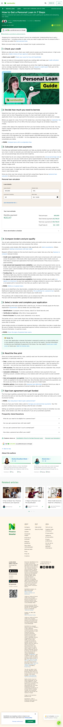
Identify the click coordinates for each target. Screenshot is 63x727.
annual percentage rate (52, 157)
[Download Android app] (13, 581)
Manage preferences (17, 721)
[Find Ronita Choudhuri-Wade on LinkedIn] (15, 461)
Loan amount (7, 188)
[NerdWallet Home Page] (9, 3)
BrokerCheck (28, 666)
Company (27, 527)
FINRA (31, 654)
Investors (27, 556)
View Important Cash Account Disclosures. (31, 676)
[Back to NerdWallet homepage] (3, 9)
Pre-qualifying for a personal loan (43, 291)
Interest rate (35, 188)
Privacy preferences (48, 540)
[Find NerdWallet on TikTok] (53, 567)
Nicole (45, 459)
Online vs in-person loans (15, 286)
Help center (38, 527)
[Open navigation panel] (2, 3)
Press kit (27, 553)
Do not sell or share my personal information (49, 546)
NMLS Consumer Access (30, 615)
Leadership (28, 529)
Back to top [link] (7, 448)
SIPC (34, 654)
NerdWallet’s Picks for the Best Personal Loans (30, 438)
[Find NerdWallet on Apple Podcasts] (50, 567)
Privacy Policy (33, 660)
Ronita (18, 459)
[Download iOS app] (13, 570)
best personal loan (22, 41)
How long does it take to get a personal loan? (21, 401)
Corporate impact (27, 534)
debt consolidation (47, 247)
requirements (13, 307)
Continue (30, 721)
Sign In (51, 3)
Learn (19, 8)
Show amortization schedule (13, 230)
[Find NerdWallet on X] (41, 567)
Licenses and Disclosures (30, 593)
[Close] (61, 714)
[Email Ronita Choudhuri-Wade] (13, 461)
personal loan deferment (34, 384)
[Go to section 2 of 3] (31, 511)
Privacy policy (49, 533)
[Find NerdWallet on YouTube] (44, 567)
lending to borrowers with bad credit (20, 249)
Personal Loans (10, 8)
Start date (34, 194)
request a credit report (41, 67)
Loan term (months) (9, 194)
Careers (27, 531)
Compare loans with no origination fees (19, 142)
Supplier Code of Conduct (49, 530)
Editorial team (28, 549)
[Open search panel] (45, 3)
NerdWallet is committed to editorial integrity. (14, 34)
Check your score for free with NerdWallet (28, 57)
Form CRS (29, 659)
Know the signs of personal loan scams (20, 332)
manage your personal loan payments (39, 404)
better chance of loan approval (18, 54)
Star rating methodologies (29, 546)
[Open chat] (59, 723)
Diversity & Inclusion (28, 538)
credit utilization (54, 60)
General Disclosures (29, 664)
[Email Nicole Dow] (43, 461)
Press (26, 551)
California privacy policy (49, 536)
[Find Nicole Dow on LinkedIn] (45, 461)
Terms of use (48, 527)
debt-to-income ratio (22, 346)
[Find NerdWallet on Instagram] (47, 567)
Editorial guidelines (27, 542)
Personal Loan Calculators (52, 438)
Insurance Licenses (29, 610)
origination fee (56, 120)
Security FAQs (39, 529)
